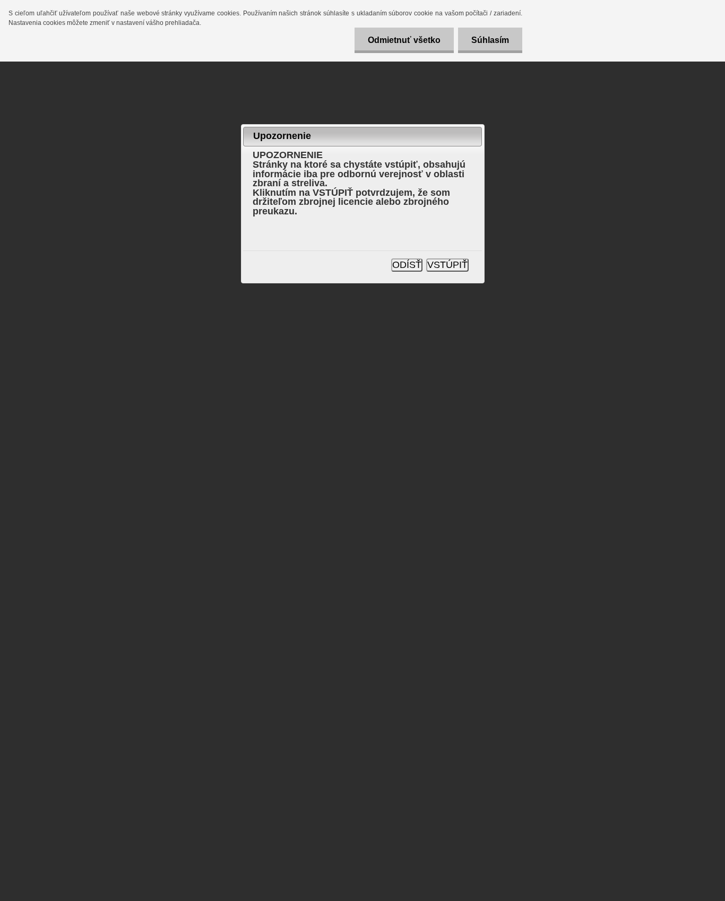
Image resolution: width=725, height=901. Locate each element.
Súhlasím (490, 40)
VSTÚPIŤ (447, 264)
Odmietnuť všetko (404, 40)
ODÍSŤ (406, 264)
